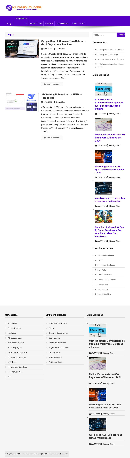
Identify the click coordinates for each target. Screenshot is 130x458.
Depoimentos (62, 23)
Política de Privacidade (104, 255)
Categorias (20, 18)
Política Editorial (101, 289)
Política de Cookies (103, 294)
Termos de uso (101, 285)
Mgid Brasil (12, 362)
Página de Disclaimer (103, 275)
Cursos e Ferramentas (17, 357)
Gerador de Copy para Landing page (109, 59)
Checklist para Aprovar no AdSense (109, 50)
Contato (49, 23)
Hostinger (12, 333)
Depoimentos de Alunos (105, 265)
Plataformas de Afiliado (17, 367)
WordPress (12, 323)
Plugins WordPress (15, 372)
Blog (9, 23)
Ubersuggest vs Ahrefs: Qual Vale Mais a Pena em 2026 (109, 169)
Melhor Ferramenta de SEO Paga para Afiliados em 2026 (110, 137)
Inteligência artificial (16, 343)
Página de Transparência (105, 280)
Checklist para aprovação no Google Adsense (109, 65)
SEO (9, 377)
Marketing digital (15, 348)
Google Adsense (14, 328)
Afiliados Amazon (15, 338)
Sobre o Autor (78, 23)
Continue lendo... (53, 84)
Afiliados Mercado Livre (17, 352)
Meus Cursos (36, 23)
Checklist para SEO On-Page (106, 54)
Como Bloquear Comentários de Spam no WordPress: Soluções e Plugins (107, 343)
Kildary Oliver (60, 49)
